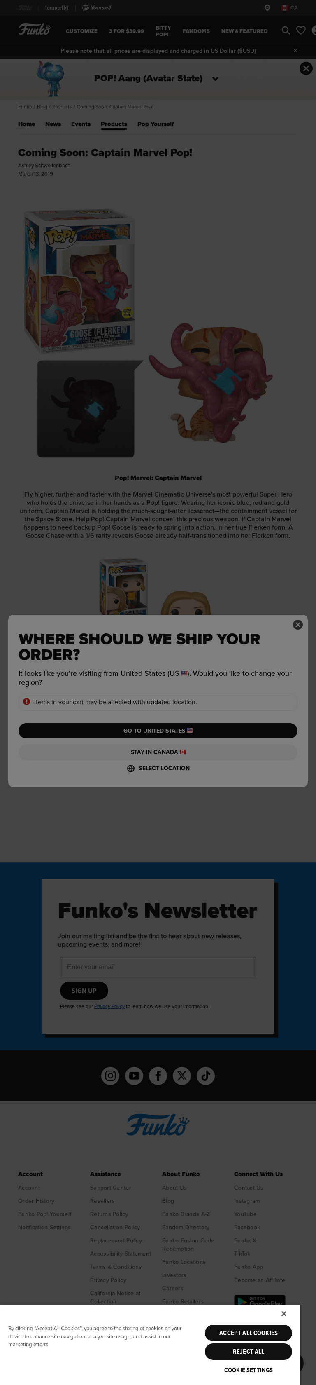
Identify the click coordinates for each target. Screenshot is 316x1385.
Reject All (249, 1352)
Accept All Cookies (248, 1333)
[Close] (283, 1313)
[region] (150, 1344)
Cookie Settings (248, 1370)
